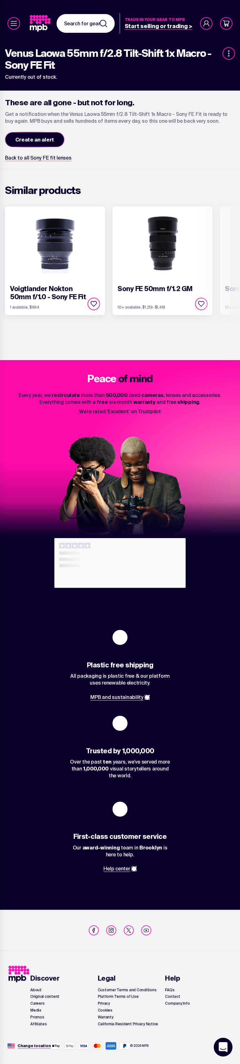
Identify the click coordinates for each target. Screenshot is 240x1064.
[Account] (206, 23)
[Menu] (14, 23)
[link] (41, 23)
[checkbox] (94, 304)
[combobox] (86, 23)
